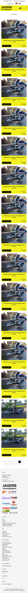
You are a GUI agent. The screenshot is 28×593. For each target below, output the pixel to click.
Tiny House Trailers (6, 558)
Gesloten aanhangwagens (7, 547)
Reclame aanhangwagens (7, 556)
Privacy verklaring (5, 533)
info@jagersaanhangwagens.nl (20, 1)
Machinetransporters (6, 551)
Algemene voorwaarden (6, 536)
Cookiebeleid (4, 535)
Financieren (4, 531)
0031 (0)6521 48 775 (8, 1)
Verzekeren (4, 532)
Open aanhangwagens (6, 552)
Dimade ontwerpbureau (20, 590)
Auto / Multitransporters (6, 543)
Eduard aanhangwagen (6, 565)
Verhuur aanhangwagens (7, 584)
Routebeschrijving (10, 3)
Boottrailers (4, 545)
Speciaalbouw (5, 557)
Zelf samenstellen (5, 560)
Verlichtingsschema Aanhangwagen (9, 523)
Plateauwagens (5, 555)
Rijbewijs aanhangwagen (7, 525)
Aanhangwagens (5, 571)
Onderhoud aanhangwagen (7, 524)
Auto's (3, 572)
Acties (3, 553)
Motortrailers (4, 549)
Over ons (4, 520)
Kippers (3, 548)
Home (3, 519)
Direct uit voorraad (5, 542)
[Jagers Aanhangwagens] (6, 8)
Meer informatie (7, 45)
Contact (3, 521)
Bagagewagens (5, 544)
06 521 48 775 (5, 479)
